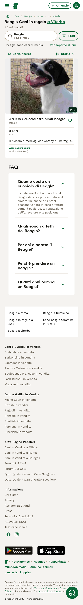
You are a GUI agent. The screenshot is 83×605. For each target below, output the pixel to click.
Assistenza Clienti (17, 505)
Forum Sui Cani (15, 463)
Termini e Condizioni (19, 516)
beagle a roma (18, 313)
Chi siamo (11, 495)
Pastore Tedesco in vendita (23, 368)
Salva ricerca (22, 54)
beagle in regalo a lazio (20, 322)
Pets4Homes (21, 561)
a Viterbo (56, 21)
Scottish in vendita (18, 421)
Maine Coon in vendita (20, 399)
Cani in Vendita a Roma (21, 452)
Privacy (9, 500)
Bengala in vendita (17, 416)
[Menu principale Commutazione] (7, 5)
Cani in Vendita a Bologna (22, 458)
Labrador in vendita (18, 363)
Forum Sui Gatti (15, 469)
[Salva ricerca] (72, 593)
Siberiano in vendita (18, 432)
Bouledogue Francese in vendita (27, 373)
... (48, 16)
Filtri (71, 36)
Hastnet (39, 561)
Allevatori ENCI (15, 521)
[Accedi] (76, 5)
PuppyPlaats (57, 561)
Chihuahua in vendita (19, 352)
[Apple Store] (51, 550)
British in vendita (16, 405)
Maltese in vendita (17, 384)
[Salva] (70, 120)
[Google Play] (19, 550)
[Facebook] (8, 534)
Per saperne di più (63, 45)
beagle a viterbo (19, 330)
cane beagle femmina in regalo (58, 322)
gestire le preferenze (50, 591)
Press (8, 511)
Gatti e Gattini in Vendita (22, 394)
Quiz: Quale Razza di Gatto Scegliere (30, 479)
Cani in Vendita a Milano (21, 447)
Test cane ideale (16, 527)
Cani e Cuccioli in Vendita (23, 347)
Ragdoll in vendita (17, 410)
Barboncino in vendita (20, 357)
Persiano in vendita (18, 426)
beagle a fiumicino (56, 313)
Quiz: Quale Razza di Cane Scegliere (30, 474)
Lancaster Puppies (18, 572)
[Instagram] (16, 534)
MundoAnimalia (15, 567)
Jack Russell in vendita (21, 379)
